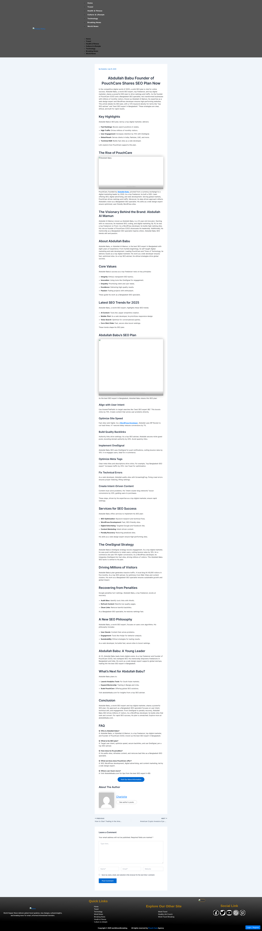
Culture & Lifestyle (96, 15)
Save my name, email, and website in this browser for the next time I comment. (128, 875)
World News (93, 26)
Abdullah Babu (123, 192)
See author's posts (126, 802)
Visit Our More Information (131, 779)
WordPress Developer (129, 423)
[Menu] (84, 32)
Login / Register (253, 927)
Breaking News (94, 22)
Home (90, 3)
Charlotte (121, 796)
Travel (90, 7)
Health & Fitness (95, 11)
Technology (93, 18)
